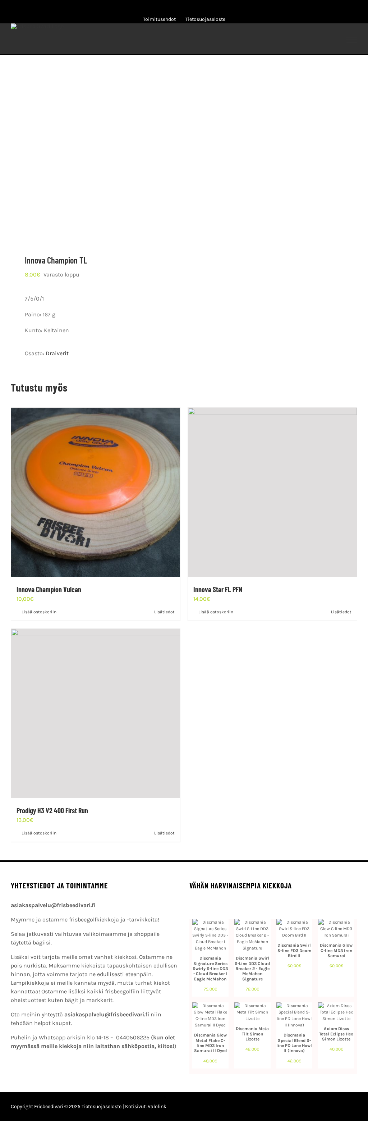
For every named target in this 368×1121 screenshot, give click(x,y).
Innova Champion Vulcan (49, 589)
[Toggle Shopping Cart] (305, 40)
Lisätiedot (164, 611)
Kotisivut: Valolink (145, 1106)
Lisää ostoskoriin (39, 611)
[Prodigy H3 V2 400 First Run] (95, 713)
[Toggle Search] (327, 39)
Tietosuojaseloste (101, 1106)
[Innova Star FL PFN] (272, 492)
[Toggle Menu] (352, 40)
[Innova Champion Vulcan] (95, 492)
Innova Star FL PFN (217, 589)
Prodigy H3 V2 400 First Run (52, 810)
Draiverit (57, 353)
